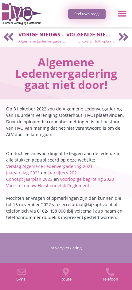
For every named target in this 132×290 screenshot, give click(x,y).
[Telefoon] (110, 272)
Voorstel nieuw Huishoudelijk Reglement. (48, 185)
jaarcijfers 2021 (63, 173)
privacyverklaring (66, 248)
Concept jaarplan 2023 (29, 179)
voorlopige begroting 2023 (87, 179)
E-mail (21, 279)
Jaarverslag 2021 (23, 173)
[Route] (66, 272)
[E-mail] (21, 272)
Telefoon (110, 279)
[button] (122, 14)
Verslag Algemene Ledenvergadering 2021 (49, 166)
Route (66, 279)
